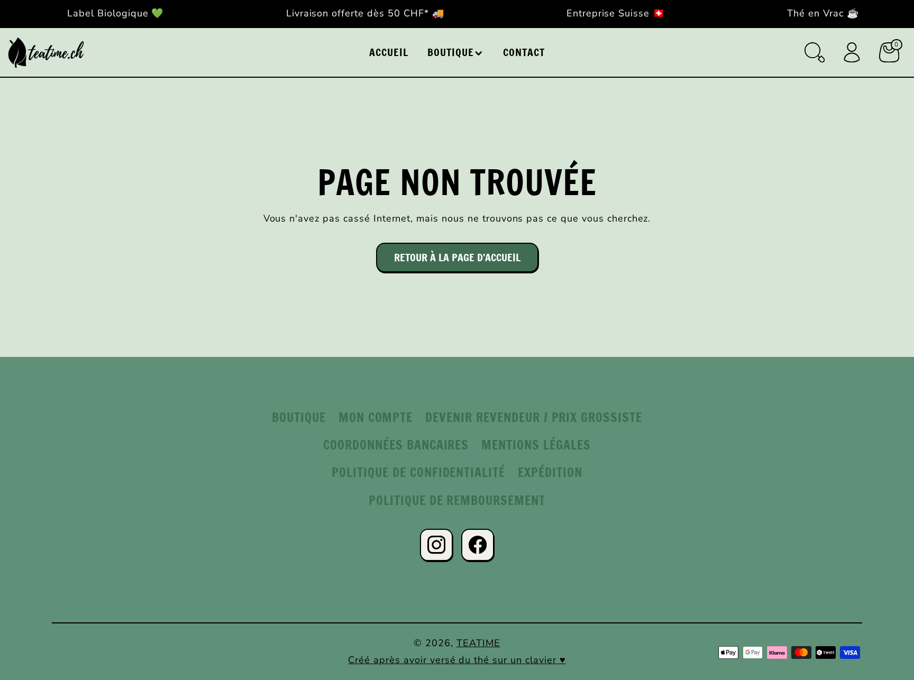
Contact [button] (524, 52)
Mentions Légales (535, 445)
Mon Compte (376, 417)
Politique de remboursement (457, 500)
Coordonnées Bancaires (396, 445)
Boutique (299, 417)
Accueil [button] (388, 52)
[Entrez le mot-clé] (814, 52)
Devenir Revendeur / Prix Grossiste (533, 417)
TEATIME (478, 643)
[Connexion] (851, 52)
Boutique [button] (450, 52)
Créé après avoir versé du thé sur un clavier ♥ (456, 660)
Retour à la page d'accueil (457, 257)
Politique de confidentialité (418, 472)
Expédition (550, 472)
